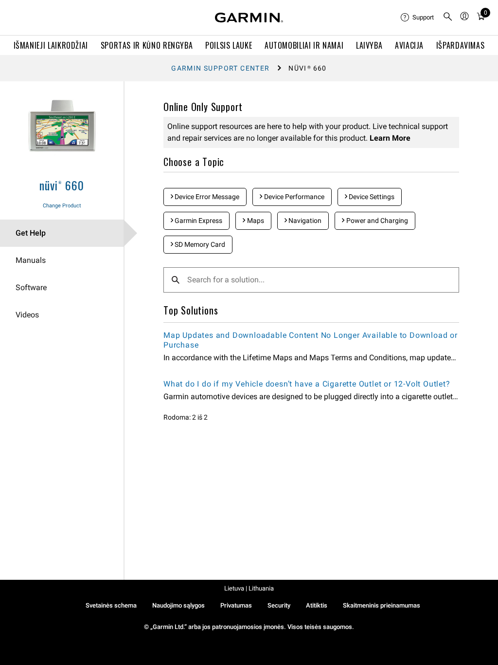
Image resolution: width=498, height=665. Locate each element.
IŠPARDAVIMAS (460, 45)
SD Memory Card (199, 244)
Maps (255, 220)
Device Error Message (206, 197)
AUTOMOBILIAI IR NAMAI (304, 45)
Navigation (304, 220)
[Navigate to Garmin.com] (249, 17)
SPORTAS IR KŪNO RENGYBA (147, 45)
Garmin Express (197, 220)
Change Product (62, 206)
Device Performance (293, 197)
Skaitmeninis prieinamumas (381, 605)
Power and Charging (376, 220)
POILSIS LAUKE (228, 45)
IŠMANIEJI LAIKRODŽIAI (51, 45)
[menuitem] (418, 17)
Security (278, 605)
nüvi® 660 (61, 185)
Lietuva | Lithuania (249, 588)
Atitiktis (316, 605)
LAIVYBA (369, 45)
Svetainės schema (111, 605)
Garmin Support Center (220, 68)
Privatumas (236, 605)
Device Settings (370, 197)
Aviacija (409, 45)
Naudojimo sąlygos (178, 605)
